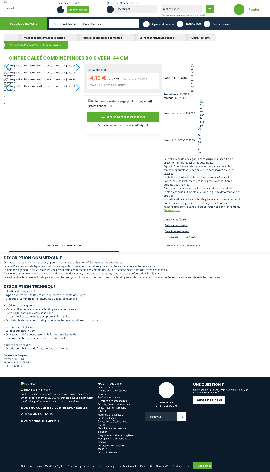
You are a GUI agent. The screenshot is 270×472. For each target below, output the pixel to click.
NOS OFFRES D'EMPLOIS (40, 421)
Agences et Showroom (166, 404)
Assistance (204, 466)
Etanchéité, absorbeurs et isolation (112, 430)
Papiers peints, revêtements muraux (114, 392)
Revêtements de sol (109, 397)
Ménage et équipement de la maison (114, 440)
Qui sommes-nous (31, 466)
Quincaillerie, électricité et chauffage (112, 423)
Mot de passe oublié (195, 15)
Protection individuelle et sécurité (112, 447)
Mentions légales (54, 466)
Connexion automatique (173, 15)
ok (181, 416)
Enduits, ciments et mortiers (114, 404)
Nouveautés (163, 466)
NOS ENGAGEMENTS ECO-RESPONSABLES (54, 408)
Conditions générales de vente (84, 466)
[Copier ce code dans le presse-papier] (192, 78)
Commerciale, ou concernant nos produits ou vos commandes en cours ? (220, 391)
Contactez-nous (209, 400)
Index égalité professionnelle (121, 466)
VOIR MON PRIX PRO (122, 116)
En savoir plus (172, 210)
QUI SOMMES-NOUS (37, 414)
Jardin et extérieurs (108, 452)
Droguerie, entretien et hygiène (115, 435)
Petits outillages (107, 418)
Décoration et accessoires (112, 401)
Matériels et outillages (110, 414)
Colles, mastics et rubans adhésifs (112, 409)
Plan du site (146, 466)
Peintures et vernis (108, 387)
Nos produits (110, 384)
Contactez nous (181, 466)
